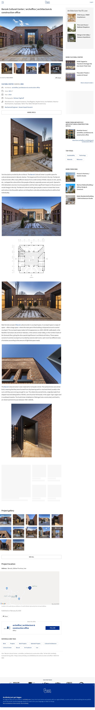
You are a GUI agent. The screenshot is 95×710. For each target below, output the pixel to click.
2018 (9, 95)
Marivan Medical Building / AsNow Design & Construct (85, 187)
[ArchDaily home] (47, 2)
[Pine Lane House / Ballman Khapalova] (72, 28)
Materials (69, 159)
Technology (82, 155)
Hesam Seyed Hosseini (26, 107)
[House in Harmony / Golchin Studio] (70, 177)
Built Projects (22, 644)
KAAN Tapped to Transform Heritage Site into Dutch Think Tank (84, 64)
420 (10, 91)
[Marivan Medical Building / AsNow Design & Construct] (70, 188)
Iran (22, 84)
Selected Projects (35, 644)
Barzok (32, 175)
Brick (4, 644)
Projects (12, 644)
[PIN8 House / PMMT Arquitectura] (72, 18)
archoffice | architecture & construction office (26, 88)
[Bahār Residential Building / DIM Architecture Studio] (70, 200)
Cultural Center (7, 84)
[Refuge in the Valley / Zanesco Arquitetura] (72, 38)
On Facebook (28, 648)
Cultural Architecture (50, 644)
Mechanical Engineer (11, 107)
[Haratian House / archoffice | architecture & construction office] (70, 134)
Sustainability (71, 155)
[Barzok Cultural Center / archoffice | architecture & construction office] (5, 520)
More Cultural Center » (87, 83)
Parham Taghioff (19, 98)
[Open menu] (2, 2)
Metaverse (79, 159)
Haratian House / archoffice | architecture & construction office (85, 132)
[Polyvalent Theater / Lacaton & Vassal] (70, 76)
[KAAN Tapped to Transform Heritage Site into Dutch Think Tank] (70, 65)
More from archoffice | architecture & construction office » (83, 141)
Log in (91, 2)
